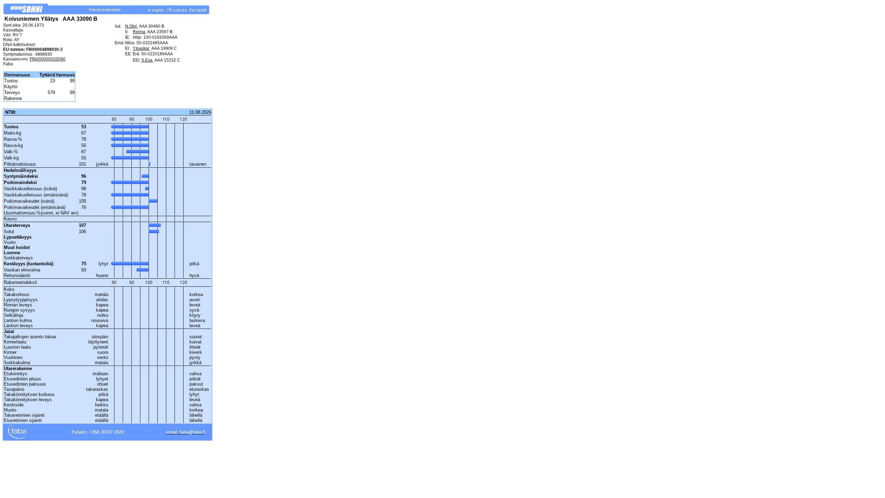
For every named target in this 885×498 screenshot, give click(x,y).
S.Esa (147, 60)
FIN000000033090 (47, 59)
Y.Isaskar (141, 48)
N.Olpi (131, 26)
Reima (139, 31)
